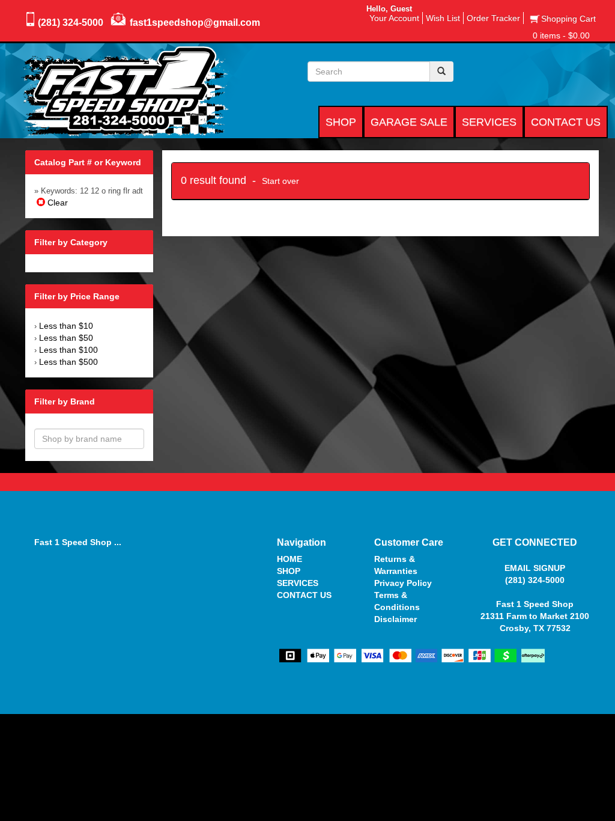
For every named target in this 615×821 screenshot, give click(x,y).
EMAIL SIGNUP (534, 568)
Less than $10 (66, 326)
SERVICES (297, 583)
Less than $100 (68, 350)
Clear (56, 202)
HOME (289, 559)
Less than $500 (68, 362)
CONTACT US (304, 595)
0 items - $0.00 (561, 35)
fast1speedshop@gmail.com (195, 22)
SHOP (288, 571)
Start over (280, 181)
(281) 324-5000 (70, 22)
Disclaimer (395, 619)
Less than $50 (66, 338)
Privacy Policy (403, 583)
